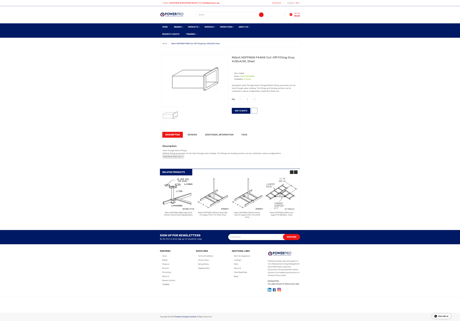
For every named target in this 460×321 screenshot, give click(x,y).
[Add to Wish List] (283, 13)
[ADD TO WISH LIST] (254, 111)
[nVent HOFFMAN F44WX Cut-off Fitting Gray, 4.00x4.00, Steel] (170, 115)
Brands (165, 260)
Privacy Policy (203, 260)
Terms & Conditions (205, 256)
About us (165, 276)
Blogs (236, 276)
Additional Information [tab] (219, 134)
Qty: (233, 99)
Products (165, 264)
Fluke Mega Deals (240, 272)
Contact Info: (273, 281)
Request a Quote (168, 280)
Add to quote (241, 111)
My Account (276, 3)
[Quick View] (178, 194)
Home (164, 44)
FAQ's (236, 264)
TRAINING (166, 285)
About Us (237, 268)
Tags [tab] (244, 134)
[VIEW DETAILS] (187, 216)
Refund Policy (203, 264)
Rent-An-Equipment (242, 256)
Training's (237, 260)
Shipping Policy (204, 268)
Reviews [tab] (192, 134)
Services (165, 268)
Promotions (166, 272)
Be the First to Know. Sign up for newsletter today (181, 239)
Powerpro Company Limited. (185, 317)
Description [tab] (172, 134)
